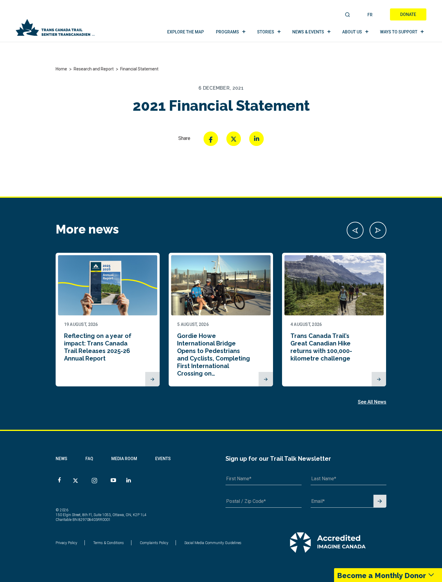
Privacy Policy (66, 543)
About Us (352, 31)
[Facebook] (211, 139)
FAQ (89, 458)
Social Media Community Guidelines (212, 543)
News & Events (308, 31)
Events (163, 458)
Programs (227, 31)
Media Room (124, 458)
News (61, 458)
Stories (265, 31)
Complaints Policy (154, 543)
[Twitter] (233, 139)
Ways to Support (398, 31)
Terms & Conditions (108, 543)
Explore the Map (185, 31)
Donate (408, 14)
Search (347, 15)
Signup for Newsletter (380, 501)
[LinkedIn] (256, 139)
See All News (372, 402)
